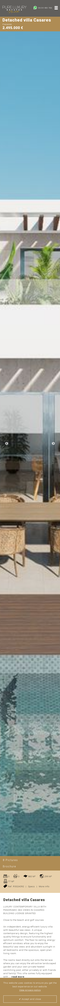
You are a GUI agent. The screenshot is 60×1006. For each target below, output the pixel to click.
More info (44, 886)
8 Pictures (10, 860)
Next (53, 443)
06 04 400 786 (45, 8)
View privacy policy (30, 990)
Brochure (9, 866)
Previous (6, 443)
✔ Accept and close (30, 999)
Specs (31, 886)
